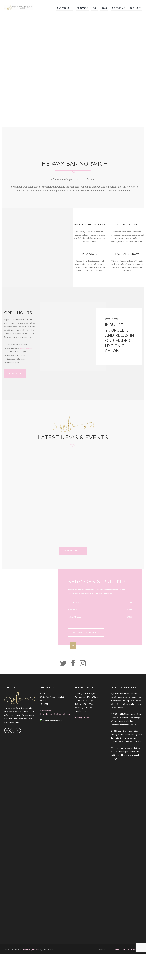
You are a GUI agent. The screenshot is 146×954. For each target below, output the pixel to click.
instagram (135, 949)
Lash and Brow (127, 253)
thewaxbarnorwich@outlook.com (55, 714)
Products (89, 253)
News (10, 458)
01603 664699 (45, 710)
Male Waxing (127, 224)
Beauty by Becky (26, 348)
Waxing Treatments (89, 224)
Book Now (15, 373)
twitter (117, 949)
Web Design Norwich (31, 950)
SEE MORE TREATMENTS (86, 632)
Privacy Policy (82, 718)
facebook (125, 949)
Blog (9, 488)
